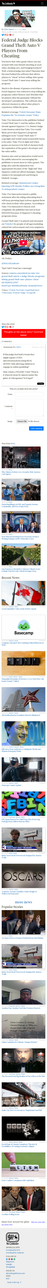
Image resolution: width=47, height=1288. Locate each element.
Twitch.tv (9, 224)
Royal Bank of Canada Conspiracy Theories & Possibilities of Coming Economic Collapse (19, 1145)
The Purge (12, 1074)
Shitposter (10, 1261)
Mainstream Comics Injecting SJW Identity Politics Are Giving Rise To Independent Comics (23, 185)
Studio (16, 607)
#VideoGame (7, 293)
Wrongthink (10, 1267)
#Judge (22, 293)
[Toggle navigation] (42, 3)
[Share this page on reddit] (13, 34)
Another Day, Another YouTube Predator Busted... (21, 1008)
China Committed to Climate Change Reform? (19, 1042)
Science (11, 747)
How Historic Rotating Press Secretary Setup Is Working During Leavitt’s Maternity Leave (20, 537)
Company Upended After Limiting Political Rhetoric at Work (23, 644)
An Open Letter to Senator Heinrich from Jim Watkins (22, 938)
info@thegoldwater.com (15, 1273)
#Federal (15, 293)
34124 (18, 347)
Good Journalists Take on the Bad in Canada (19, 609)
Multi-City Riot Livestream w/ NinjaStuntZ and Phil (22, 1110)
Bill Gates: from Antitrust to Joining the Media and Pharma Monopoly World (21, 750)
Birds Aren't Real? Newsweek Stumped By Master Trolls (22, 856)
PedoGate (12, 817)
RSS (7, 1278)
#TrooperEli (30, 293)
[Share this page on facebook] (5, 34)
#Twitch (11, 290)
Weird (10, 677)
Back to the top (13, 1282)
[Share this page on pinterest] (10, 34)
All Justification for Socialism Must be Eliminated (21, 715)
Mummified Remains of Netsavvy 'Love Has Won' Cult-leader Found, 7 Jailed (23, 680)
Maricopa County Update (11, 785)
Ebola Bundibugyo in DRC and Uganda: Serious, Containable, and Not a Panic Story (20, 505)
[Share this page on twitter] (3, 34)
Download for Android (15, 1252)
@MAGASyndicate (10, 263)
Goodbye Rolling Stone (10, 1214)
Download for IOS (13, 1250)
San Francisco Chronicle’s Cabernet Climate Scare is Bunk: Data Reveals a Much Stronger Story (21, 570)
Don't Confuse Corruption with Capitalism (18, 1180)
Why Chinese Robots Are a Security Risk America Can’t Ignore (21, 473)
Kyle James (9, 29)
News (24, 29)
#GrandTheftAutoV (32, 290)
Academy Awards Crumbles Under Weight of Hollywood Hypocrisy (19, 892)
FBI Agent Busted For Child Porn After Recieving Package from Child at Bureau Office (21, 820)
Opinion (11, 607)
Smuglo (9, 1264)
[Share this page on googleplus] (7, 34)
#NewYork (19, 290)
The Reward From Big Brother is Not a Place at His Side (23, 1076)
